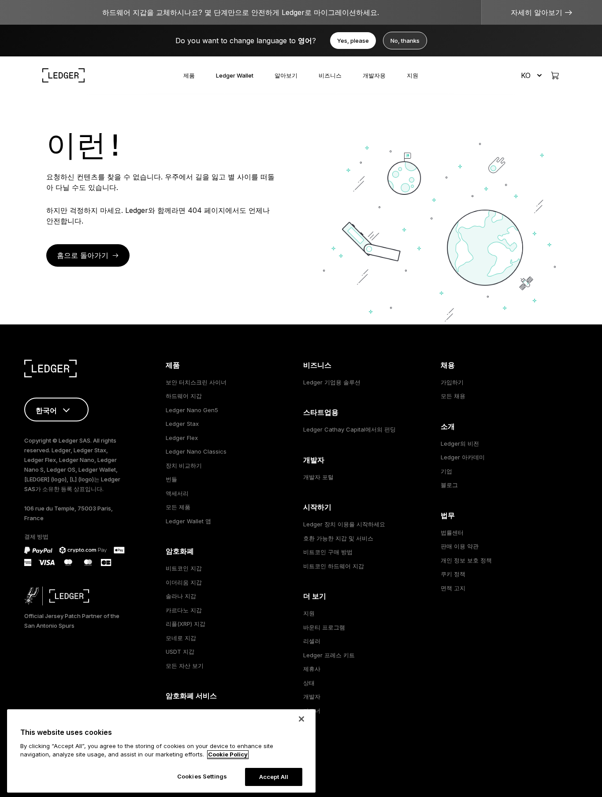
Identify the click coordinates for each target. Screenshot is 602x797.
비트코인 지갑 (184, 568)
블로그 (449, 484)
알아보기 (286, 75)
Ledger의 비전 (460, 443)
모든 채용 (453, 395)
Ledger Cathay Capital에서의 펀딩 (349, 429)
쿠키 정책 (453, 573)
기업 (446, 471)
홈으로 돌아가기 (82, 255)
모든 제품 (178, 506)
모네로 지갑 (181, 637)
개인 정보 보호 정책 (466, 560)
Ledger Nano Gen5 (192, 409)
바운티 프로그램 (324, 627)
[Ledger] (63, 75)
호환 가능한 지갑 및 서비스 (338, 538)
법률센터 (452, 532)
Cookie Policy (228, 754)
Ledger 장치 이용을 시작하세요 (344, 524)
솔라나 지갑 (181, 596)
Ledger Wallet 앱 (188, 521)
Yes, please (353, 40)
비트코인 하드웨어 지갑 (333, 566)
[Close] (301, 719)
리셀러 (311, 640)
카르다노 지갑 (184, 610)
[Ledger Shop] (555, 75)
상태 (309, 682)
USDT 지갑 (180, 651)
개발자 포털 (318, 476)
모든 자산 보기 (185, 665)
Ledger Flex (182, 437)
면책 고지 (453, 588)
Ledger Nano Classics (196, 451)
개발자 (311, 696)
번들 (171, 479)
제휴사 (311, 668)
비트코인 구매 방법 (328, 551)
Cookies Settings (202, 776)
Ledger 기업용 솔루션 (331, 382)
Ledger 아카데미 (463, 457)
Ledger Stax (182, 423)
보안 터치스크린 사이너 (196, 382)
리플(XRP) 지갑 (185, 623)
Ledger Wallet (234, 75)
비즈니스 (330, 75)
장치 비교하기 (184, 465)
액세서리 (177, 493)
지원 (412, 75)
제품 (189, 75)
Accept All (273, 776)
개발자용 (374, 75)
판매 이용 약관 (460, 546)
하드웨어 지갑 (184, 395)
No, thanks (405, 40)
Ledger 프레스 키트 (329, 655)
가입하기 (452, 382)
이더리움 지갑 (184, 582)
